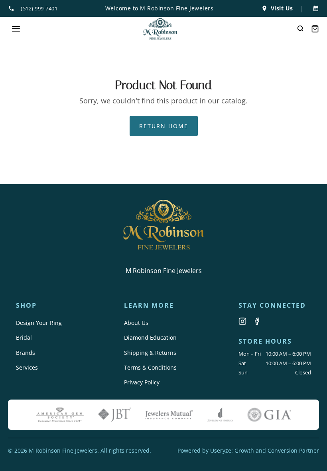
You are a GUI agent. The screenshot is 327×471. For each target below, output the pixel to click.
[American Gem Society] (60, 415)
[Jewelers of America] (220, 415)
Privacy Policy (142, 382)
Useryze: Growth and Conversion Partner (264, 450)
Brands (25, 352)
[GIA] (269, 415)
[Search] (301, 29)
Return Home (163, 126)
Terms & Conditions (150, 367)
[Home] (160, 29)
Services (27, 367)
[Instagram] (242, 321)
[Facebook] (257, 321)
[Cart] (315, 29)
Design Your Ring (39, 323)
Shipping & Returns (150, 352)
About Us (136, 323)
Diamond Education (150, 337)
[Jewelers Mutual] (169, 415)
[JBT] (114, 415)
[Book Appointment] (314, 8)
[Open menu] (16, 29)
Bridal (24, 337)
